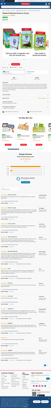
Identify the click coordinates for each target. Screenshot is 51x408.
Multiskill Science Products (21, 10)
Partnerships (24, 382)
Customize (37, 401)
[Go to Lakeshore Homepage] (25, 4)
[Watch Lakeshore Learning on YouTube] (42, 386)
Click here (25, 406)
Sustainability (24, 386)
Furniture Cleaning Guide (15, 378)
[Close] (49, 398)
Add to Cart (16, 64)
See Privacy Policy (35, 383)
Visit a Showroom (25, 388)
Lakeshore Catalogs (4, 386)
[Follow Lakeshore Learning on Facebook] (37, 386)
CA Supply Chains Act (25, 380)
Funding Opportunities (15, 384)
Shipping (2, 381)
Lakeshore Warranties (24, 385)
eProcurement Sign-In (15, 381)
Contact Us (3, 378)
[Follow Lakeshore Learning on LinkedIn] (45, 386)
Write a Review (25, 182)
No (13, 203)
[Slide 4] (26, 59)
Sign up (32, 381)
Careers (23, 376)
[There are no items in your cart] (49, 4)
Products (8, 10)
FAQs (2, 384)
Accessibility (13, 386)
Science (13, 10)
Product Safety (14, 376)
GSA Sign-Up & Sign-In (15, 383)
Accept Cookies (45, 401)
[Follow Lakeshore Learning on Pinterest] (39, 386)
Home (3, 10)
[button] (2, 4)
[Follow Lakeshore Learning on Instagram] (34, 386)
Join (48, 378)
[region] (25, 402)
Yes (10, 203)
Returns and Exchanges (5, 383)
